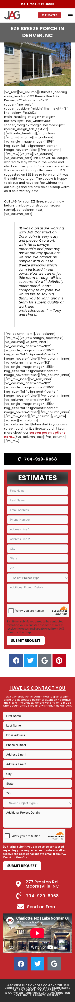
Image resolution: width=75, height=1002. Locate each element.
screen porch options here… (34, 434)
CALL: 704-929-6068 (37, 4)
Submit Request (25, 640)
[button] (70, 16)
